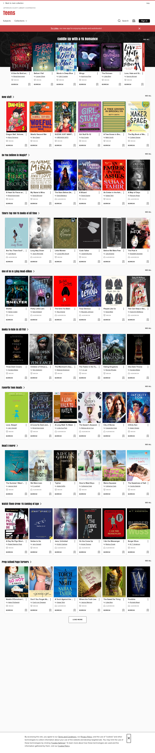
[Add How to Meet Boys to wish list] (98, 494)
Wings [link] (81, 73)
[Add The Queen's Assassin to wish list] (98, 436)
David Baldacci (62, 196)
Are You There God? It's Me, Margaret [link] (15, 251)
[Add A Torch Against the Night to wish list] (74, 610)
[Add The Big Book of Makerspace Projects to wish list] (147, 145)
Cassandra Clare (111, 428)
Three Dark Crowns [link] (14, 367)
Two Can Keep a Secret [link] (137, 309)
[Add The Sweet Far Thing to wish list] (123, 610)
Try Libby (54, 28)
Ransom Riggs (135, 196)
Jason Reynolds (38, 254)
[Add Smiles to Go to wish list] (50, 552)
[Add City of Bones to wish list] (123, 436)
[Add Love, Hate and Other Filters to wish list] (142, 84)
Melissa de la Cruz (87, 428)
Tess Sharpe (61, 312)
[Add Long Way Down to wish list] (50, 261)
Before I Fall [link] (39, 73)
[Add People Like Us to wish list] (123, 320)
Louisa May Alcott (63, 254)
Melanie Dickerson (63, 370)
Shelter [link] (9, 309)
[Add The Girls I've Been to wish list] (74, 320)
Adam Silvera (134, 428)
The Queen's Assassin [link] (88, 425)
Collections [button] (19, 21)
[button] (123, 21)
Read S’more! (9, 446)
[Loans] (134, 21)
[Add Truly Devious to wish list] (98, 320)
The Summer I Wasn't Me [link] (15, 483)
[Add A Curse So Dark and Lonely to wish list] (50, 436)
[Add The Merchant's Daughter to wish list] (74, 378)
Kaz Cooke (85, 137)
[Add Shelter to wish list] (25, 320)
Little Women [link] (60, 251)
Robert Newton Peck (15, 544)
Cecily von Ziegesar (39, 602)
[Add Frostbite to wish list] (147, 610)
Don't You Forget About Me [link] (40, 599)
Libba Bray (107, 76)
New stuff (7, 97)
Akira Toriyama (13, 137)
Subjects (7, 21)
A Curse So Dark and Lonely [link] (40, 425)
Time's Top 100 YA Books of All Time (20, 213)
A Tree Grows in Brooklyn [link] (113, 134)
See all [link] (146, 39)
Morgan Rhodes (111, 370)
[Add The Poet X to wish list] (147, 261)
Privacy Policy (86, 737)
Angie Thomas (86, 544)
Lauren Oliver (40, 76)
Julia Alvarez (110, 254)
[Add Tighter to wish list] (74, 494)
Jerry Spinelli (12, 428)
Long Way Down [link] (37, 251)
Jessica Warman (86, 602)
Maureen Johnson (87, 312)
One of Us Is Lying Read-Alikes (17, 271)
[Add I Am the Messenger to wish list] (123, 552)
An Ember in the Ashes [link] (113, 193)
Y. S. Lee (84, 370)
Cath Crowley (63, 76)
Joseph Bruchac (86, 254)
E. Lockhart (36, 486)
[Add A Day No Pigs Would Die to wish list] (25, 552)
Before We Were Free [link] (112, 251)
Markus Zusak (110, 544)
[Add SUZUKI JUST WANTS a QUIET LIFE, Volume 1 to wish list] (74, 145)
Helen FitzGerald (13, 602)
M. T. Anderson (135, 544)
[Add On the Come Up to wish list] (98, 552)
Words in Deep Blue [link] (65, 73)
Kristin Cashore (62, 544)
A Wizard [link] (83, 193)
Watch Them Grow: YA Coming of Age (20, 504)
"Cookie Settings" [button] (58, 743)
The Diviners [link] (107, 73)
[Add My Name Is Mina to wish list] (50, 203)
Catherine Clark (86, 486)
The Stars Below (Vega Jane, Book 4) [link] (64, 193)
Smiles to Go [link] (36, 541)
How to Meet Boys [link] (86, 483)
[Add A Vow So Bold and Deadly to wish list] (29, 84)
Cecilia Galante (135, 486)
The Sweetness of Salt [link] (137, 483)
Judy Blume (12, 254)
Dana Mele (109, 312)
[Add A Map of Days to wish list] (147, 203)
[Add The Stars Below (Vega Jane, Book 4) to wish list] (74, 203)
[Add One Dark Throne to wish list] (147, 378)
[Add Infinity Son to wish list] (147, 436)
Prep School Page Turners (15, 562)
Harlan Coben (12, 312)
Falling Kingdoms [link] (111, 367)
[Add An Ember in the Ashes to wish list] (123, 203)
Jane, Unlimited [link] (61, 541)
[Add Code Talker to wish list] (98, 261)
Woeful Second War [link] (39, 134)
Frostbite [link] (131, 599)
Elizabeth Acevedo (136, 254)
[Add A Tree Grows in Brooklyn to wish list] (123, 145)
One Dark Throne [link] (135, 367)
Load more (77, 620)
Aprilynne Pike (86, 76)
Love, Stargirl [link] (11, 425)
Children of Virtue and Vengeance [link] (40, 367)
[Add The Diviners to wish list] (119, 84)
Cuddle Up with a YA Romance (77, 38)
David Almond (37, 196)
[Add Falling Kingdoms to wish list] (123, 378)
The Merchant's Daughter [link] (64, 367)
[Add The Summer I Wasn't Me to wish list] (25, 494)
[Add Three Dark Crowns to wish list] (25, 378)
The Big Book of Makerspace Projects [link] (137, 134)
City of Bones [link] (109, 425)
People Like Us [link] (110, 309)
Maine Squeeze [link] (110, 483)
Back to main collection (14, 3)
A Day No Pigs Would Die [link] (15, 541)
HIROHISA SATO (62, 137)
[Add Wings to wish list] (97, 84)
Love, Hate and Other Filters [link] (132, 73)
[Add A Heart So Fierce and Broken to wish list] (25, 203)
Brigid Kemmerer (19, 76)
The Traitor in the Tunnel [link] (88, 367)
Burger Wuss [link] (133, 541)
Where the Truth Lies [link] (87, 599)
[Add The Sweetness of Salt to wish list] (147, 494)
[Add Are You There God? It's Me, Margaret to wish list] (25, 261)
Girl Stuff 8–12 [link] (85, 134)
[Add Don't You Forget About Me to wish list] (50, 610)
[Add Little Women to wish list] (74, 261)
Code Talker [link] (84, 251)
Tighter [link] (58, 483)
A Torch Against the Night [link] (64, 599)
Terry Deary (36, 137)
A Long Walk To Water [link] (64, 425)
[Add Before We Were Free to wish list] (123, 261)
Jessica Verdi (12, 486)
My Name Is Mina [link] (38, 193)
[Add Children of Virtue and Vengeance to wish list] (50, 378)
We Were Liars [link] (36, 483)
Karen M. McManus (136, 312)
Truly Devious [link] (85, 309)
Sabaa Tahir (110, 196)
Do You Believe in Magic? (15, 155)
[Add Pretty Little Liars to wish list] (50, 320)
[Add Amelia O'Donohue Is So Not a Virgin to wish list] (25, 610)
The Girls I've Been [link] (62, 309)
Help (148, 3)
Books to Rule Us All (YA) (14, 329)
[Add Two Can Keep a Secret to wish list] (147, 320)
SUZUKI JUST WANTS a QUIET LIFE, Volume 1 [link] (64, 134)
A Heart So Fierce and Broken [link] (15, 193)
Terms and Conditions (67, 737)
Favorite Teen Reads (12, 387)
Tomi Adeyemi (37, 370)
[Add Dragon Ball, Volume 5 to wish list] (25, 145)
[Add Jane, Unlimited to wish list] (74, 552)
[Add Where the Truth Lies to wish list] (98, 610)
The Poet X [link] (132, 251)
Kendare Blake (13, 370)
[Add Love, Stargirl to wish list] (25, 436)
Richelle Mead (135, 602)
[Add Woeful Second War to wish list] (50, 145)
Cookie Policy (64, 746)
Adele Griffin (61, 486)
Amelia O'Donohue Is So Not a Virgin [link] (15, 599)
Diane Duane (85, 196)
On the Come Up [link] (86, 541)
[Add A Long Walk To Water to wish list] (74, 436)
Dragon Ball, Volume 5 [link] (15, 134)
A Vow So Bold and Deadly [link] (19, 73)
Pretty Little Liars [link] (37, 309)
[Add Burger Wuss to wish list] (147, 552)
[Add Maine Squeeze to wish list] (123, 494)
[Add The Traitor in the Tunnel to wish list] (98, 378)
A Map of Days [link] (134, 193)
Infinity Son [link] (132, 425)
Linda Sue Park (62, 428)
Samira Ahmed (132, 76)
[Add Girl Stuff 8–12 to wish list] (98, 145)
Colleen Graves (135, 137)
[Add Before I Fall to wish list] (51, 84)
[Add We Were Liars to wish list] (50, 494)
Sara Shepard (37, 312)
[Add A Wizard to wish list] (98, 203)
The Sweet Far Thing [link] (112, 599)
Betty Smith (109, 137)
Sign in (144, 21)
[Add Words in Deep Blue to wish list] (74, 84)
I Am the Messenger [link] (112, 541)
